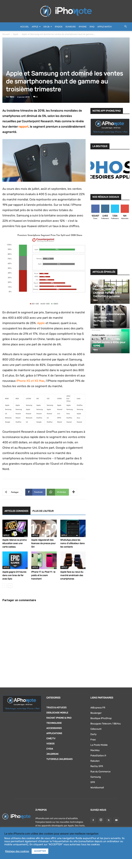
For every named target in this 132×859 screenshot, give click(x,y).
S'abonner (125, 206)
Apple (35, 26)
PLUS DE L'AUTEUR (43, 511)
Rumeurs (70, 26)
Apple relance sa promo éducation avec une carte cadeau (14, 543)
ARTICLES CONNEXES (16, 511)
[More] (73, 492)
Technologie (54, 723)
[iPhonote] (66, 11)
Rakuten (95, 760)
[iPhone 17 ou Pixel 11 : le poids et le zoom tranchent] (44, 560)
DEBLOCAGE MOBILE (57, 712)
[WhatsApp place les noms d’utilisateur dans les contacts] (73, 528)
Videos (50, 743)
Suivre (105, 206)
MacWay (95, 750)
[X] (108, 820)
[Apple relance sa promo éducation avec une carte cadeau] (15, 528)
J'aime (95, 206)
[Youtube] (116, 820)
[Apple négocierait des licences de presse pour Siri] (44, 528)
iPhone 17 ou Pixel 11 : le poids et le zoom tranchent (43, 575)
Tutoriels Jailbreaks (59, 759)
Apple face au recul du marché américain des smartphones (71, 575)
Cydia (49, 748)
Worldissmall (97, 787)
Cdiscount (95, 728)
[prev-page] (4, 585)
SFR (92, 782)
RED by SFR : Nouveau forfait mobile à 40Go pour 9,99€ (109, 342)
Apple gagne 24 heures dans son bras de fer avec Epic (14, 575)
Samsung (95, 776)
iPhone (82, 26)
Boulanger (96, 713)
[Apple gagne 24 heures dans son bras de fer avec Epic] (15, 560)
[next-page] (10, 585)
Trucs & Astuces (56, 707)
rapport (24, 126)
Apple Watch (104, 26)
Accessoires (54, 728)
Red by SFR (96, 766)
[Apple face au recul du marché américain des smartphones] (73, 560)
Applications (54, 733)
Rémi (12, 97)
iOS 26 (46, 26)
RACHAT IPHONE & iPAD (59, 717)
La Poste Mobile (99, 744)
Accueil (24, 26)
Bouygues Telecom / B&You (105, 723)
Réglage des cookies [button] (17, 851)
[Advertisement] (110, 245)
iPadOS (58, 26)
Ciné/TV (51, 738)
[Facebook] (93, 820)
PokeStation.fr (98, 755)
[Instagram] (101, 820)
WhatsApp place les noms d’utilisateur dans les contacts (72, 543)
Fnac (93, 739)
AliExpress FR (97, 707)
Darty (93, 734)
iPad (92, 26)
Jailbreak (52, 754)
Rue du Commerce (100, 771)
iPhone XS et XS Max (30, 380)
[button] (125, 26)
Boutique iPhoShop (101, 718)
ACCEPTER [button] (40, 851)
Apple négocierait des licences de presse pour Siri (43, 543)
